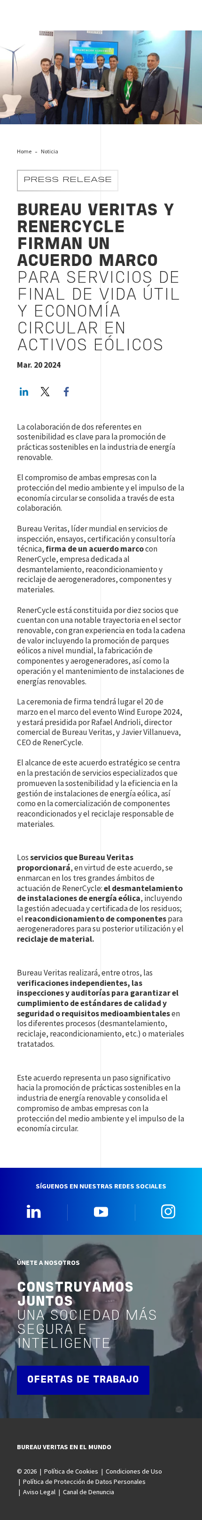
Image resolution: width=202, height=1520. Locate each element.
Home (24, 151)
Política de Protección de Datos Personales (84, 1481)
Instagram (168, 1211)
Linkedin (34, 1211)
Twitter (45, 392)
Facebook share (66, 392)
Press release (67, 180)
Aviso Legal (39, 1492)
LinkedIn (24, 392)
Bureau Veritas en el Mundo (64, 1447)
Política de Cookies (71, 1471)
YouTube (101, 1211)
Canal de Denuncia (88, 1492)
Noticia (49, 151)
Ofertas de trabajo (83, 1380)
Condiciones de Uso (134, 1471)
